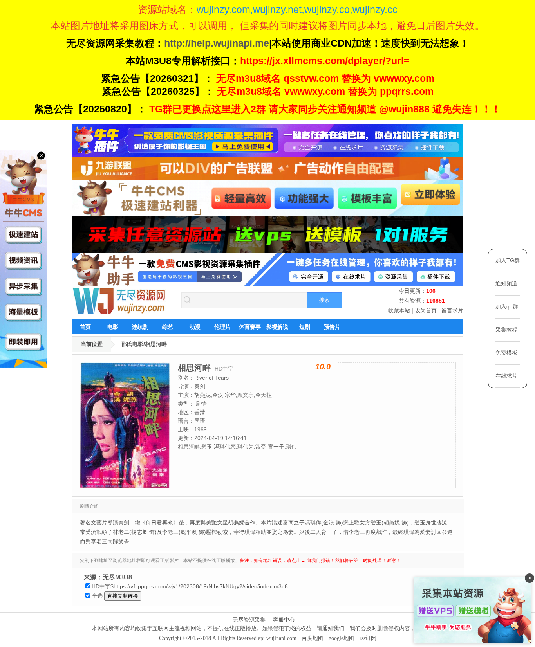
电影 (112, 327)
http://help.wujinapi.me (216, 43)
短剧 (304, 327)
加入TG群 (507, 260)
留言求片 (452, 310)
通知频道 (506, 283)
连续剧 (140, 327)
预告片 (332, 327)
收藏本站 (399, 310)
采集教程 (506, 329)
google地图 (341, 638)
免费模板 (506, 353)
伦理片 (222, 327)
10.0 (323, 366)
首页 (85, 327)
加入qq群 (506, 306)
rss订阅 (368, 638)
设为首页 (426, 310)
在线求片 (506, 376)
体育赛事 (250, 327)
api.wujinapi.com (277, 638)
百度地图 (313, 638)
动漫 (195, 327)
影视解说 (277, 327)
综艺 (167, 327)
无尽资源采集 (249, 620)
